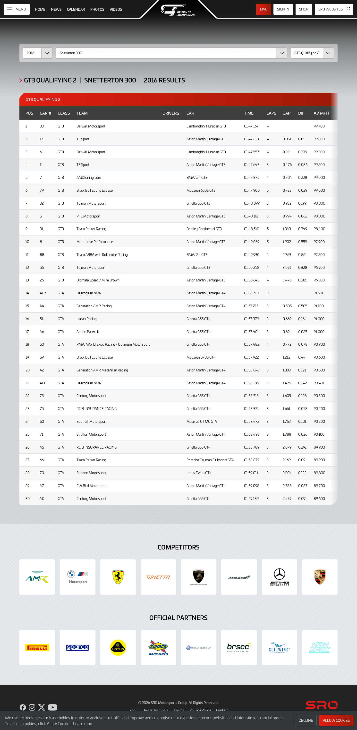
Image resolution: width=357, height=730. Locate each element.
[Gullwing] (279, 647)
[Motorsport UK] (198, 647)
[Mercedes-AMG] (279, 577)
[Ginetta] (158, 577)
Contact (222, 710)
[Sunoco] (158, 647)
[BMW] (77, 577)
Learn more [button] (83, 723)
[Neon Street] (320, 647)
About (134, 710)
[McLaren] (239, 577)
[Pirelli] (37, 647)
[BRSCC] (239, 647)
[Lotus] (118, 647)
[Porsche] (320, 577)
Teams (179, 710)
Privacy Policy (200, 710)
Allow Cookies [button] (336, 720)
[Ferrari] (118, 577)
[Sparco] (77, 647)
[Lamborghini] (198, 577)
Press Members (156, 710)
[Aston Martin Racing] (37, 577)
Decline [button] (306, 720)
